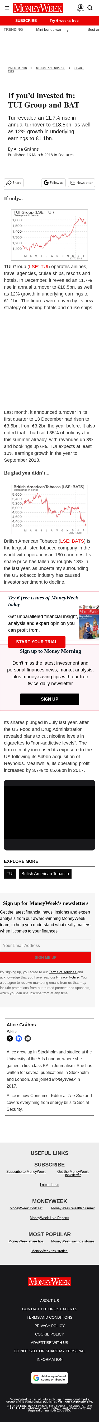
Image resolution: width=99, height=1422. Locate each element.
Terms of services (63, 972)
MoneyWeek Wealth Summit (73, 1208)
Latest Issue (49, 1185)
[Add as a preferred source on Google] (49, 1378)
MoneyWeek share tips (26, 1241)
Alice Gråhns (26, 149)
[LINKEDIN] (20, 1038)
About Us (49, 1300)
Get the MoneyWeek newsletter (73, 1173)
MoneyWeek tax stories (49, 1251)
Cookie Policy (49, 1334)
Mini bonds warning (52, 29)
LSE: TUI (38, 266)
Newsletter (85, 182)
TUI (10, 873)
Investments (17, 68)
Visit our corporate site (75, 1401)
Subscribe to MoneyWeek (26, 1172)
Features (66, 154)
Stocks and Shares (50, 68)
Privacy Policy (50, 1326)
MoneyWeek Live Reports (49, 1218)
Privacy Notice (67, 977)
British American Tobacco (45, 873)
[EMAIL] (29, 1038)
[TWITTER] (11, 1038)
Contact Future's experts (49, 1309)
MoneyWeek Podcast (26, 1208)
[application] (49, 811)
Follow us (56, 182)
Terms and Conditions (49, 1317)
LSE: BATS (72, 541)
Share (17, 182)
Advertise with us (49, 1343)
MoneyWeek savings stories (73, 1241)
